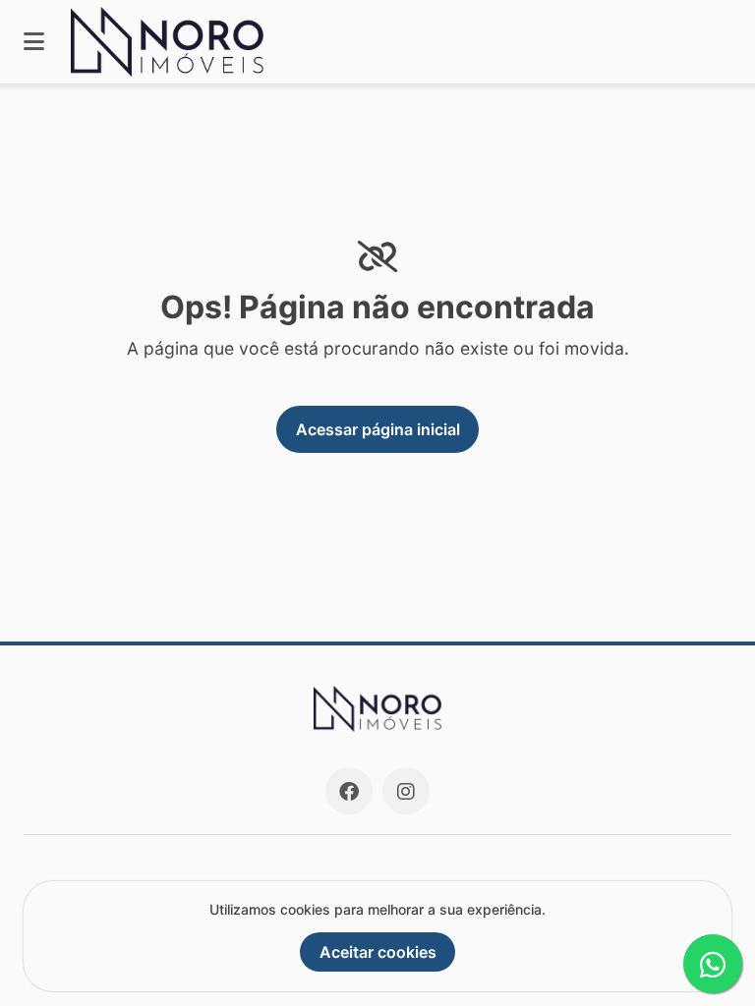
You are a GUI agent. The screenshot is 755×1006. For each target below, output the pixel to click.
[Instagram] (406, 790)
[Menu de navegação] (34, 42)
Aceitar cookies (377, 952)
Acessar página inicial (378, 429)
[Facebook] (349, 790)
